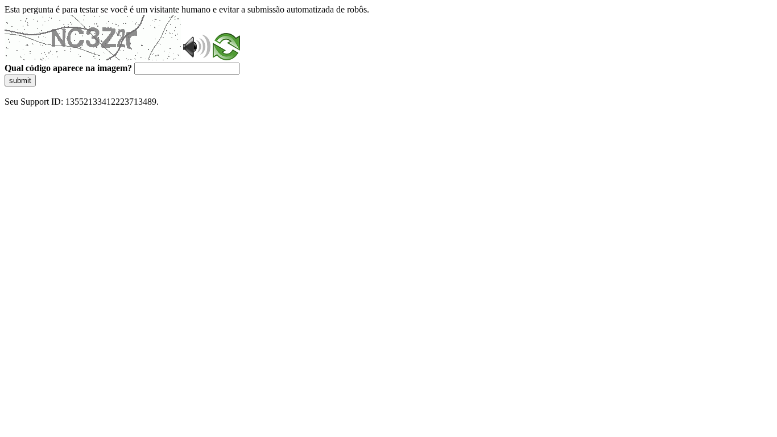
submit (20, 80)
